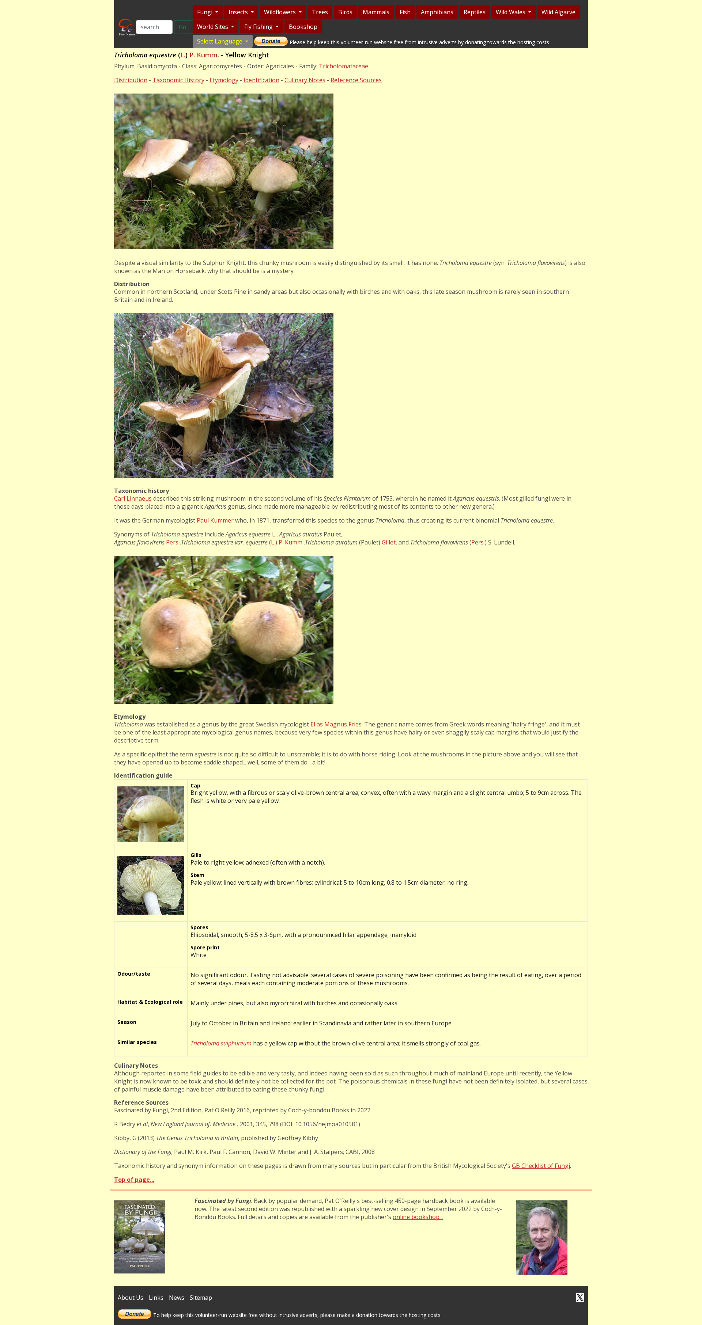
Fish (405, 12)
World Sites (213, 27)
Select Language (220, 41)
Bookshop (303, 27)
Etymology (224, 80)
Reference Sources (356, 80)
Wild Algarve (558, 12)
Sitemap (201, 1298)
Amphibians (437, 12)
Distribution (130, 80)
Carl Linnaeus (133, 498)
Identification (261, 80)
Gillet (389, 542)
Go (182, 27)
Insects (239, 12)
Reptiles (475, 12)
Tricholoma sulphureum (221, 1043)
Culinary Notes (304, 80)
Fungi (205, 12)
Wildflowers (280, 12)
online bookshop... (418, 1217)
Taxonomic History (178, 80)
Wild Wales (511, 12)
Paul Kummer (215, 520)
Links (156, 1298)
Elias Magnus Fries (335, 724)
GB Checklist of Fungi (541, 1166)
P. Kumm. (204, 54)
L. (182, 54)
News (176, 1298)
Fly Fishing (259, 27)
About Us (130, 1298)
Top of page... (134, 1180)
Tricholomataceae (343, 66)
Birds (345, 12)
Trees (320, 12)
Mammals (376, 12)
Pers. (173, 542)
